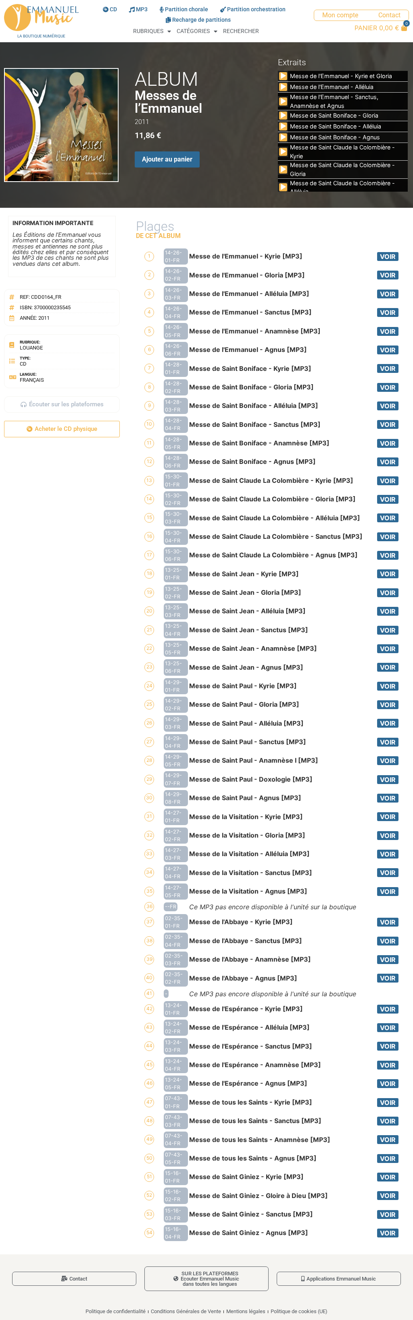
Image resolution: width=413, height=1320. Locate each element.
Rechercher (241, 31)
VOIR (388, 256)
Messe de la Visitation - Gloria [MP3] (247, 835)
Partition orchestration (256, 9)
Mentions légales (245, 1311)
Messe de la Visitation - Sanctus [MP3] (250, 873)
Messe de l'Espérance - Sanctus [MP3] (250, 1046)
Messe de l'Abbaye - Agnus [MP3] (243, 978)
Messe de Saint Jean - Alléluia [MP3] (247, 611)
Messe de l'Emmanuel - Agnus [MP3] (248, 350)
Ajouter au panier (167, 159)
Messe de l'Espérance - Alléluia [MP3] (249, 1027)
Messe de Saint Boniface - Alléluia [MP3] (253, 405)
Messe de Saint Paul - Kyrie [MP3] (243, 686)
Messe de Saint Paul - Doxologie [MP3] (251, 779)
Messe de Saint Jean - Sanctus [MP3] (248, 630)
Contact (389, 15)
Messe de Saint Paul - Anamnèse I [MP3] (253, 760)
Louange (31, 348)
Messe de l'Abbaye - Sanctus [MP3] (245, 941)
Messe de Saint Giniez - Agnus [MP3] (248, 1233)
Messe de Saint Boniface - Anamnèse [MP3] (259, 443)
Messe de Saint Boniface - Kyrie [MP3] (250, 368)
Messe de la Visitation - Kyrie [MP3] (246, 817)
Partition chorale (186, 9)
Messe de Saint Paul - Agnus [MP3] (245, 798)
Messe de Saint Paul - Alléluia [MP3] (246, 723)
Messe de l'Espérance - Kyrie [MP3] (246, 1009)
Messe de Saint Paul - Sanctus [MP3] (247, 742)
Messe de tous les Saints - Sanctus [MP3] (255, 1121)
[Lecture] (283, 76)
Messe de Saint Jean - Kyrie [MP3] (244, 574)
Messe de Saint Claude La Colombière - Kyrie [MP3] (271, 480)
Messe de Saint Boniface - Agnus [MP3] (252, 461)
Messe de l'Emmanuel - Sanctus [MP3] (250, 312)
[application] (283, 76)
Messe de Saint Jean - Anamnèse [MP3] (253, 648)
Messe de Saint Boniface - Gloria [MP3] (251, 387)
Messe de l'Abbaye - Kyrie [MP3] (241, 922)
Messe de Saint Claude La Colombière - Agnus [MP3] (273, 555)
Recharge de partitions (201, 20)
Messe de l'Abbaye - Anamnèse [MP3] (250, 959)
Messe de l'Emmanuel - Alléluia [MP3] (249, 294)
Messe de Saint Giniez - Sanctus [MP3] (251, 1214)
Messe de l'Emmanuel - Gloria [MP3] (247, 275)
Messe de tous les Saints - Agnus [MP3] (253, 1158)
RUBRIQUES (148, 31)
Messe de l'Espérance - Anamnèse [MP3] (255, 1065)
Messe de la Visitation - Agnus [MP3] (248, 891)
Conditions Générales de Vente (186, 1311)
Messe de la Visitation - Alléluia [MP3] (249, 854)
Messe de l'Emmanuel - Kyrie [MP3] (245, 256)
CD (113, 9)
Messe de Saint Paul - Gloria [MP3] (244, 704)
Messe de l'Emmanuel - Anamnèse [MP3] (255, 331)
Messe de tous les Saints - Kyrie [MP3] (250, 1102)
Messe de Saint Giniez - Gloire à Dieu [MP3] (258, 1196)
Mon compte (340, 15)
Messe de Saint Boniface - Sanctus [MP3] (255, 424)
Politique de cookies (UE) (299, 1311)
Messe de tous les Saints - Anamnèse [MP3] (259, 1140)
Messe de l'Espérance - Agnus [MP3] (248, 1083)
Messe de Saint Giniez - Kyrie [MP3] (246, 1177)
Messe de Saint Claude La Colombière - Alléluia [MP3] (274, 518)
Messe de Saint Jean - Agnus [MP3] (246, 667)
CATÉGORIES (193, 31)
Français (32, 380)
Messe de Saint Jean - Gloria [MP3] (245, 592)
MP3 (142, 9)
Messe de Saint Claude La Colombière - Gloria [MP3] (272, 499)
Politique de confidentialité (116, 1311)
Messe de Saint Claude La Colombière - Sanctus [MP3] (276, 536)
